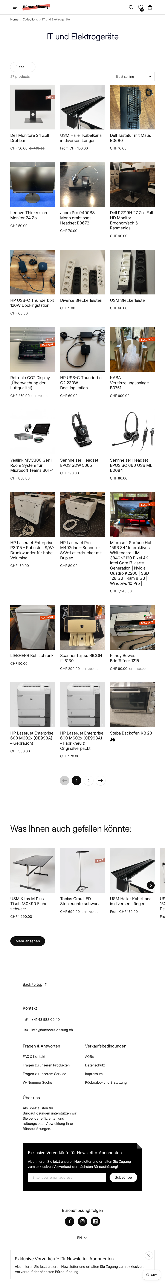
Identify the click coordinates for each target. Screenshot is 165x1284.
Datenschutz (95, 1065)
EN (79, 1238)
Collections (30, 19)
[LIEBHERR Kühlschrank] (32, 627)
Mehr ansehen (27, 941)
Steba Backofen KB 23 (131, 733)
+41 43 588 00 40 (45, 1019)
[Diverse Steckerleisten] (82, 272)
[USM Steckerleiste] (132, 272)
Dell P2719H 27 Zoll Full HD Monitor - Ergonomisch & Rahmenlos (131, 220)
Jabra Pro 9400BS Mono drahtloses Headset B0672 (77, 217)
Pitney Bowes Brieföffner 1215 (124, 658)
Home (14, 19)
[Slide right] (151, 885)
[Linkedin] (95, 1221)
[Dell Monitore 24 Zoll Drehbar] (32, 107)
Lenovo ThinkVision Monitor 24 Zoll (28, 215)
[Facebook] (69, 1221)
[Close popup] (149, 1255)
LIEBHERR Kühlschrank (31, 655)
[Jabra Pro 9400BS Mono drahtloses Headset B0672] (82, 184)
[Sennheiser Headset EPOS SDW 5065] (82, 431)
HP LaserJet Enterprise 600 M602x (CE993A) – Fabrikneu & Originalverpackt (81, 741)
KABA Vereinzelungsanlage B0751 (129, 382)
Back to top (32, 984)
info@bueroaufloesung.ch (52, 1030)
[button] (131, 7)
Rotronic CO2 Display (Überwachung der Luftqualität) (30, 382)
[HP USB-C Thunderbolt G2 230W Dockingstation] (82, 349)
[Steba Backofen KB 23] (132, 704)
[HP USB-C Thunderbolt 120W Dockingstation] (32, 272)
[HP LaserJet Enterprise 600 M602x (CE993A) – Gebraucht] (32, 704)
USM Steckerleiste (127, 300)
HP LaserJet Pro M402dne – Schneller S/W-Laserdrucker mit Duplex (81, 550)
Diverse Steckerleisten (81, 300)
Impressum (94, 1074)
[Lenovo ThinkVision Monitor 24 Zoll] (32, 184)
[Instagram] (82, 1221)
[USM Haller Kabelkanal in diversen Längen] (82, 107)
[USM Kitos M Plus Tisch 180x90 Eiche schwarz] (32, 870)
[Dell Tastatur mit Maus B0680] (132, 107)
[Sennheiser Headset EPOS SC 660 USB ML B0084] (132, 431)
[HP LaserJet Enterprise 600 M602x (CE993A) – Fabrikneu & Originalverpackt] (82, 704)
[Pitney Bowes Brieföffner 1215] (132, 627)
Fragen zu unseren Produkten (46, 1065)
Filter (19, 67)
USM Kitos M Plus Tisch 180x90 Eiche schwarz (28, 903)
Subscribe (123, 1177)
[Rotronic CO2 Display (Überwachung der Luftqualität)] (32, 349)
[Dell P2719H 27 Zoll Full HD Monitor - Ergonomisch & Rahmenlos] (132, 184)
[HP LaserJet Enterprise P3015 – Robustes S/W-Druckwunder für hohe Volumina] (32, 514)
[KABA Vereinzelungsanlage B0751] (132, 349)
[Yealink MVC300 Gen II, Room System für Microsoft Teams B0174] (32, 431)
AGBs (89, 1056)
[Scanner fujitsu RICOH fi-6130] (82, 627)
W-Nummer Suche (37, 1082)
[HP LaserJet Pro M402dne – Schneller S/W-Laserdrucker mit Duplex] (82, 514)
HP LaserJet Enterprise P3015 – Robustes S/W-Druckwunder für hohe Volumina (32, 550)
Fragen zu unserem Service (44, 1074)
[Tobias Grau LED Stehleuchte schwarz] (82, 870)
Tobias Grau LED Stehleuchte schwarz (80, 901)
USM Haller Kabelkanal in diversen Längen (81, 138)
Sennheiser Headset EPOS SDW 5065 (79, 463)
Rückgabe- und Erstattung (106, 1082)
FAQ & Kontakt (34, 1056)
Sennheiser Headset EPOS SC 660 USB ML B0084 (131, 465)
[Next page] (100, 780)
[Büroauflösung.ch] (36, 7)
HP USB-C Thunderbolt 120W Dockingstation (32, 303)
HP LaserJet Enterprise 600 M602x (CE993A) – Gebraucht (31, 738)
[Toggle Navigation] (15, 7)
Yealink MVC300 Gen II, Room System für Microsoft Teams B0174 (32, 465)
